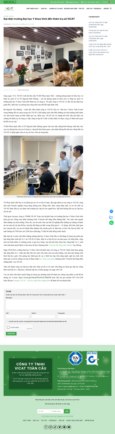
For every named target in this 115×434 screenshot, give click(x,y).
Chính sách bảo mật (74, 420)
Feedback (97, 8)
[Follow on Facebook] (5, 2)
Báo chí (89, 8)
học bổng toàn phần (47, 259)
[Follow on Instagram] (8, 2)
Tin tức (81, 8)
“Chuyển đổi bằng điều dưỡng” (60, 245)
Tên (7, 313)
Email (34, 313)
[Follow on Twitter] (60, 427)
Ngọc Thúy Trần (29, 24)
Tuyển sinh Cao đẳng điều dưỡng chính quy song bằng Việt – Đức (100, 45)
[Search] (110, 8)
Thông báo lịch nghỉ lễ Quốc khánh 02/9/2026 (98, 31)
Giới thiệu (27, 420)
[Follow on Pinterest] (64, 427)
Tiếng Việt (105, 2)
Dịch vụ (44, 8)
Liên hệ (106, 8)
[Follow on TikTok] (11, 2)
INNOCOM (69, 416)
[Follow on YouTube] (14, 2)
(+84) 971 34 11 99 (58, 2)
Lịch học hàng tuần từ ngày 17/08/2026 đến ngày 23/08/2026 (98, 38)
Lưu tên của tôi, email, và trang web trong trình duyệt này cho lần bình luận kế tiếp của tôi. (38, 321)
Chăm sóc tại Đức (56, 8)
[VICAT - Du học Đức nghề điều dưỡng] (9, 9)
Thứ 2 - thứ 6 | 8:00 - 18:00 (91, 2)
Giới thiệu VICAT (32, 8)
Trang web (61, 313)
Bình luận (9, 297)
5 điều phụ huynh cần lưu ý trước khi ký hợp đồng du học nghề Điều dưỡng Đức (99, 52)
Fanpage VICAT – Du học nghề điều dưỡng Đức (31, 280)
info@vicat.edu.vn (73, 2)
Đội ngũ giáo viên (70, 8)
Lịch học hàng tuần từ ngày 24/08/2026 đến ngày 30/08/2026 (98, 24)
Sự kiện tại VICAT (9, 16)
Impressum (89, 420)
